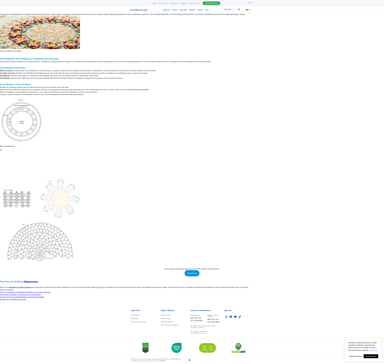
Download (192, 273)
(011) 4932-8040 (196, 320)
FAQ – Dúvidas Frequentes (169, 325)
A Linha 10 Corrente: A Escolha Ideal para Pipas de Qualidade (22, 297)
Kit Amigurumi (174, 3)
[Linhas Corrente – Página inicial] (139, 10)
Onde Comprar (163, 3)
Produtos (192, 10)
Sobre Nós (166, 10)
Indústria (250, 3)
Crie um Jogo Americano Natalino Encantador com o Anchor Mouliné (25, 292)
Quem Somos (135, 315)
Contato (154, 3)
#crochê (101, 287)
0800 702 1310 (195, 318)
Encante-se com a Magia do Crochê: (13, 299)
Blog (207, 10)
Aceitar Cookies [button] (371, 356)
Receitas (175, 10)
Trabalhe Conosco (167, 322)
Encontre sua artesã (194, 3)
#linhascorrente (31, 281)
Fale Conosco (165, 315)
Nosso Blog (135, 318)
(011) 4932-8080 (213, 322)
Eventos (200, 10)
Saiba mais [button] (373, 350)
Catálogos (183, 10)
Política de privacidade (138, 322)
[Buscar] (239, 9)
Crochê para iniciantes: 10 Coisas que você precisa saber (20, 294)
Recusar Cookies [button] (355, 356)
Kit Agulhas (183, 3)
